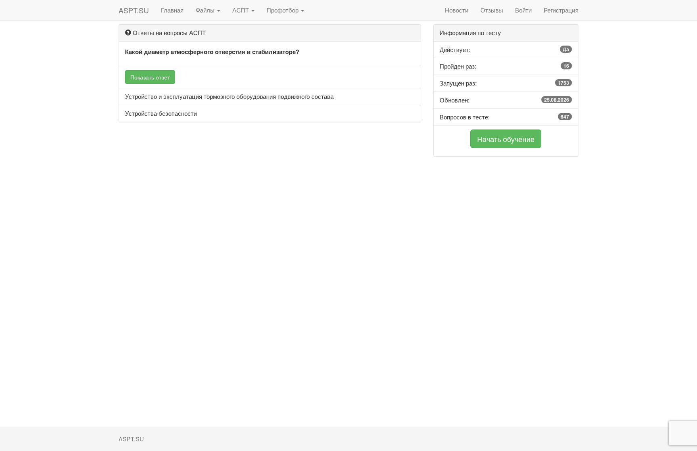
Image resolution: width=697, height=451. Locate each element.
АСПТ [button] (241, 10)
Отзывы (491, 10)
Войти (523, 10)
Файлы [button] (206, 10)
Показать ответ (150, 77)
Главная (172, 10)
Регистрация (561, 10)
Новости (456, 10)
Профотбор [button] (283, 10)
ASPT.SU (134, 10)
